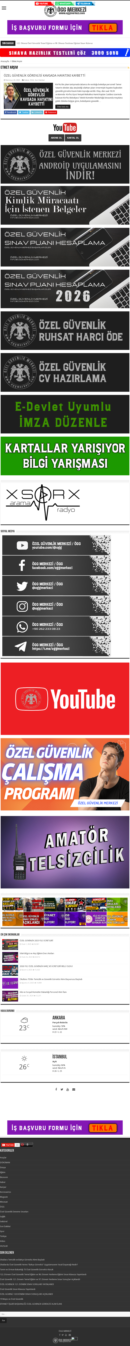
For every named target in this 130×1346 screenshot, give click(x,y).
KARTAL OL (73, 138)
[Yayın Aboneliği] (128, 67)
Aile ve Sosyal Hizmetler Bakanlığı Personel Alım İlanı (43, 992)
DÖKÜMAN (5, 1162)
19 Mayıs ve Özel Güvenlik (11, 1299)
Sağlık (2, 1216)
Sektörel (3, 1221)
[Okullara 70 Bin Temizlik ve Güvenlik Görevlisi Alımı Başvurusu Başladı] (10, 983)
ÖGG (32, 80)
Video (2, 1241)
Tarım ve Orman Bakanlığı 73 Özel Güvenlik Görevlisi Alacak (26, 1269)
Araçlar (3, 1157)
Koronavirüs (5, 1192)
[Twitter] (61, 1089)
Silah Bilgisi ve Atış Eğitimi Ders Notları (37, 953)
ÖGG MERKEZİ (65, 1331)
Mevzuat (4, 1202)
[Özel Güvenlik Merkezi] (65, 9)
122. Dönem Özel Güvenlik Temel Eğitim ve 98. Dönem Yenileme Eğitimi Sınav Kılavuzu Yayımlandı (43, 1274)
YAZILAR (4, 1246)
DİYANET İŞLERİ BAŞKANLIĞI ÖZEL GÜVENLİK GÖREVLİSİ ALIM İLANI (31, 1304)
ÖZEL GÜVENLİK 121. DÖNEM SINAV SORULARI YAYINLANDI (27, 1284)
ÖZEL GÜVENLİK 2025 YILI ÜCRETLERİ (36, 940)
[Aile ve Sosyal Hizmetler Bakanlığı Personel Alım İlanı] (10, 996)
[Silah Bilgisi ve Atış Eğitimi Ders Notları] (10, 957)
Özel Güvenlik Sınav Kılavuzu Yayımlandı (17, 1289)
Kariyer (3, 1187)
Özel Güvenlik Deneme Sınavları (14, 1211)
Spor (2, 1231)
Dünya (3, 1167)
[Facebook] (56, 1089)
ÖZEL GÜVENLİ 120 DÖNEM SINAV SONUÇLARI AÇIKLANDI (26, 1294)
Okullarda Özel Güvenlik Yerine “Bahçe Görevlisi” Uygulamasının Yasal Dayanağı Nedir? (39, 1264)
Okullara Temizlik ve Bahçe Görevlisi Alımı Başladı (22, 1259)
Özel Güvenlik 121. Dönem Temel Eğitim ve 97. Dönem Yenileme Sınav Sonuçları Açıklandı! (40, 1279)
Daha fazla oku (62, 107)
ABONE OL (56, 138)
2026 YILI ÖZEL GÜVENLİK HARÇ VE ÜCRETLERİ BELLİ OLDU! (46, 966)
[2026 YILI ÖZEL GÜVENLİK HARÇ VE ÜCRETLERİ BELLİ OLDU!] (10, 970)
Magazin (4, 1197)
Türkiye (3, 1236)
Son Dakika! (40, 80)
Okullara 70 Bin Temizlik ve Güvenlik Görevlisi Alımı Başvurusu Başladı (51, 979)
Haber (26, 80)
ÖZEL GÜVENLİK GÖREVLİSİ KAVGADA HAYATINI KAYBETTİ (44, 75)
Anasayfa (5, 61)
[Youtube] (67, 1089)
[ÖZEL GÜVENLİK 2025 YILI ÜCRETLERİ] (10, 944)
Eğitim (2, 1172)
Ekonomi (4, 1177)
